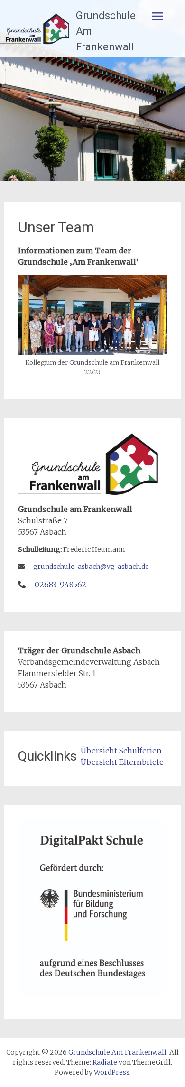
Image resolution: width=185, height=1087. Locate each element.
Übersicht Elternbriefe (122, 762)
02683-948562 (60, 584)
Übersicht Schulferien (121, 750)
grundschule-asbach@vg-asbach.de (91, 566)
